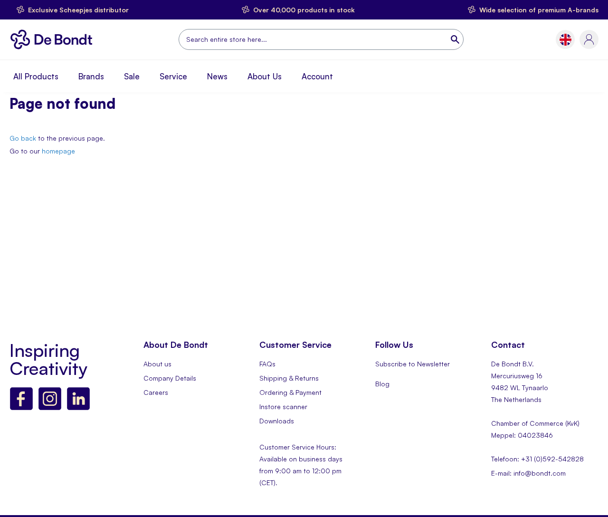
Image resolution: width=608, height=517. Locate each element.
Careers (155, 392)
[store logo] (54, 39)
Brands (91, 76)
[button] (565, 40)
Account (317, 76)
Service (173, 76)
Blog (382, 384)
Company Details (169, 378)
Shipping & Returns (289, 378)
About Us (264, 76)
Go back (23, 138)
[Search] (456, 39)
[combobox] (321, 39)
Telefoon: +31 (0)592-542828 (537, 459)
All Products (35, 76)
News (217, 76)
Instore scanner (283, 406)
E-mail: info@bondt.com (528, 473)
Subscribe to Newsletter (412, 364)
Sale (132, 76)
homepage (58, 151)
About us (157, 364)
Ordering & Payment (290, 392)
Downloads (276, 421)
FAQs (267, 364)
